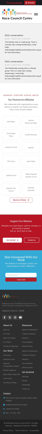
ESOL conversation (14, 35)
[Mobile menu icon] (36, 14)
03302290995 (15, 3)
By (7, 39)
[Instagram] (15, 317)
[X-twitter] (9, 317)
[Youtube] (20, 317)
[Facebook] (4, 317)
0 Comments (26, 39)
